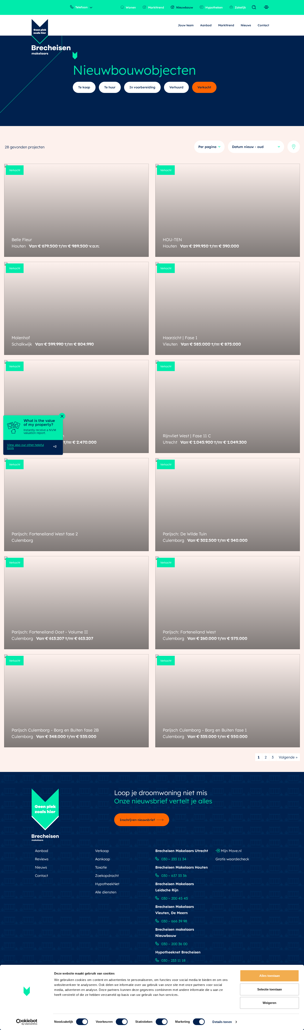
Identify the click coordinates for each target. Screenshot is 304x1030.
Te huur (109, 87)
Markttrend (155, 7)
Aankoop (102, 859)
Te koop (84, 87)
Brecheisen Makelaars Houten (181, 867)
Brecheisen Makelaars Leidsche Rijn (174, 887)
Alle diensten (105, 892)
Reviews (41, 859)
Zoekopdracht (107, 875)
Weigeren (269, 1003)
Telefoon (81, 7)
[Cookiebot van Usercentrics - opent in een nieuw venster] (27, 1022)
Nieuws (246, 25)
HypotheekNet (107, 884)
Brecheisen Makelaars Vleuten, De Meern (174, 909)
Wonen (130, 7)
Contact (263, 25)
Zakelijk (240, 7)
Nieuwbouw (184, 7)
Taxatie (101, 867)
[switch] (122, 1021)
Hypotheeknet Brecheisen (178, 952)
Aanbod (206, 25)
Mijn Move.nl (231, 851)
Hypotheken (214, 7)
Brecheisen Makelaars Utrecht (181, 851)
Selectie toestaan (269, 989)
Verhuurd (176, 87)
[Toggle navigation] (255, 7)
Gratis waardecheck (232, 859)
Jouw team (186, 25)
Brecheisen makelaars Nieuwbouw (174, 932)
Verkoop (102, 851)
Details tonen (222, 1022)
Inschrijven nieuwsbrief (137, 820)
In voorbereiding (142, 87)
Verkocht (204, 87)
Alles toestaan (269, 975)
